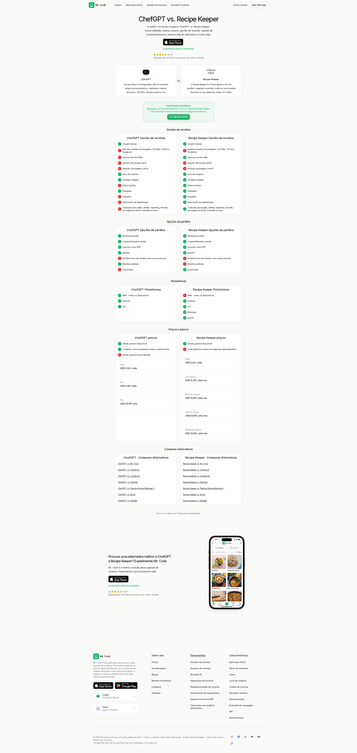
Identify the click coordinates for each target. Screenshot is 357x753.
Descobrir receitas (180, 5)
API (231, 711)
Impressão (176, 737)
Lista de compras (237, 680)
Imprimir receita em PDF (202, 699)
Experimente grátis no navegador (178, 48)
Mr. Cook (151, 108)
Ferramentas (198, 655)
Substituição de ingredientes (204, 693)
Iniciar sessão (240, 5)
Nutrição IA (196, 674)
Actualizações (159, 668)
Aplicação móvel (134, 5)
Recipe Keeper (211, 79)
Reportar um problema (189, 513)
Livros (232, 674)
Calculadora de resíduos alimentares (202, 706)
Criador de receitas (238, 687)
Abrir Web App (259, 5)
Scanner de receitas (200, 668)
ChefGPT (146, 79)
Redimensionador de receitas (205, 687)
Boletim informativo (161, 680)
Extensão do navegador (241, 705)
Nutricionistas (236, 718)
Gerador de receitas (157, 5)
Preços (118, 5)
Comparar (156, 687)
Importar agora (180, 117)
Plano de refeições (238, 668)
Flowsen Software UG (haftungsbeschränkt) (121, 737)
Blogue (155, 674)
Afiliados (156, 693)
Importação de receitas (201, 680)
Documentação (236, 699)
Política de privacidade (193, 737)
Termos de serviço (214, 737)
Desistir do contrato (102, 740)
